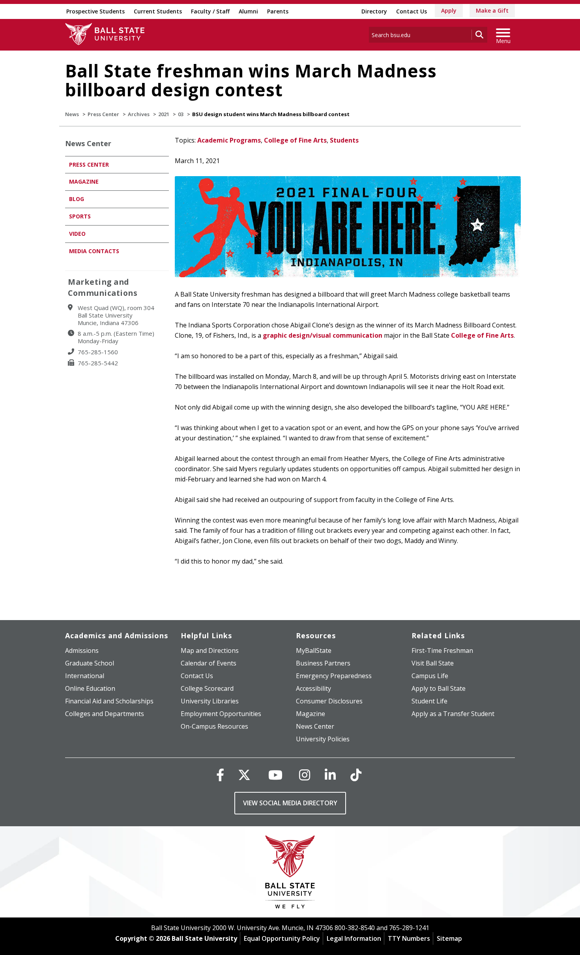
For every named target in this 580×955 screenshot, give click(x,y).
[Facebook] (220, 774)
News (72, 114)
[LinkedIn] (330, 774)
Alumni (248, 11)
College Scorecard (207, 688)
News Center (88, 143)
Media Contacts (94, 251)
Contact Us (411, 11)
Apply (449, 10)
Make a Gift (492, 10)
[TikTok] (355, 774)
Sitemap (449, 938)
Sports (80, 216)
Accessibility (313, 688)
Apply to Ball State (439, 688)
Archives (139, 114)
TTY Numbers (409, 938)
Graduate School (89, 663)
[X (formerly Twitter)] (244, 774)
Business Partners (323, 663)
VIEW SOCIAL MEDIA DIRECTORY (290, 803)
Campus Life (430, 675)
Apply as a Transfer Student (453, 713)
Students (344, 140)
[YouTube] (275, 774)
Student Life (429, 701)
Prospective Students (95, 11)
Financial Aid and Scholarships (109, 701)
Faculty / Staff (210, 11)
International (84, 675)
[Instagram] (304, 774)
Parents (277, 11)
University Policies (323, 739)
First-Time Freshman (442, 650)
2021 (163, 114)
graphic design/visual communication (322, 335)
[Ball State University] (290, 874)
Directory (374, 11)
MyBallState (313, 650)
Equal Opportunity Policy (282, 938)
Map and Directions (210, 650)
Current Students (158, 11)
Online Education (90, 688)
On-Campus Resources (214, 726)
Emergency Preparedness (334, 675)
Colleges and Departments (104, 713)
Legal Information (354, 938)
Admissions (82, 650)
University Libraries (210, 701)
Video (77, 233)
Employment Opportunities (221, 713)
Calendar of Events (208, 663)
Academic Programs (229, 140)
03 (180, 114)
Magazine (84, 181)
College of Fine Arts (295, 140)
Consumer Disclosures (329, 701)
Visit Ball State (433, 663)
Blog (76, 199)
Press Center (103, 114)
